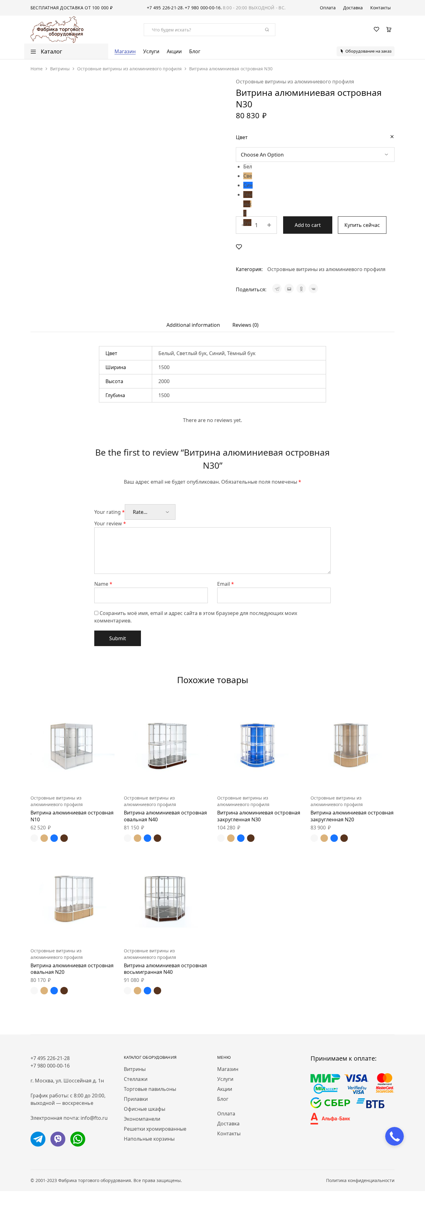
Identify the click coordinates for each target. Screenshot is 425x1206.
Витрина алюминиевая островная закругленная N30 (258, 816)
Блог (194, 51)
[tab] (193, 325)
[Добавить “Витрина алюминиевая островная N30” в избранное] (239, 246)
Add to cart (308, 225)
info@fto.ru (94, 1117)
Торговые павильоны (150, 1089)
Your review (110, 523)
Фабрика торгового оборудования (94, 1180)
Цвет (242, 137)
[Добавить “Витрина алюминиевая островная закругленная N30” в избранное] (275, 779)
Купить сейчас (362, 225)
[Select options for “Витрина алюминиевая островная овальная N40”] (150, 779)
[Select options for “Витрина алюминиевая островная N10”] (57, 779)
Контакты (380, 8)
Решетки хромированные (155, 1128)
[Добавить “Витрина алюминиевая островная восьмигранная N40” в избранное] (181, 932)
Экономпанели (142, 1118)
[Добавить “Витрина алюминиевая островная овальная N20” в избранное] (88, 932)
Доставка (353, 8)
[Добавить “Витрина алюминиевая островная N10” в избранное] (88, 779)
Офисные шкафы (144, 1108)
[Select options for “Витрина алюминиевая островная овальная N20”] (57, 932)
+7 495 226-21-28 (165, 8)
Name (103, 583)
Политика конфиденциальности (360, 1180)
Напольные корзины (149, 1138)
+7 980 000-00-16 (203, 8)
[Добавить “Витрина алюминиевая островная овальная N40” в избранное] (181, 779)
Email (225, 583)
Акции (174, 51)
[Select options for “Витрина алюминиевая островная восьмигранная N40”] (150, 932)
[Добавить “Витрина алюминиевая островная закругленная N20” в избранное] (368, 779)
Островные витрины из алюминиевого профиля (129, 69)
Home (36, 69)
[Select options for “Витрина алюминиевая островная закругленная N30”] (243, 779)
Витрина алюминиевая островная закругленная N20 (352, 816)
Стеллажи (135, 1079)
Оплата (328, 8)
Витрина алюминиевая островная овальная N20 (72, 968)
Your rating (109, 512)
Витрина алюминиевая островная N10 (72, 816)
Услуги (151, 51)
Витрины (60, 69)
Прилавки (136, 1099)
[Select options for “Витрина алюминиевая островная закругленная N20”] (337, 779)
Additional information (193, 324)
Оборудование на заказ (368, 51)
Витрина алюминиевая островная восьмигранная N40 (165, 968)
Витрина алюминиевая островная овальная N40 (165, 816)
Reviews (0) (245, 324)
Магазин (125, 51)
